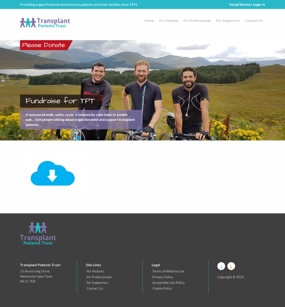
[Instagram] (231, 266)
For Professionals (197, 20)
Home (149, 20)
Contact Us (254, 20)
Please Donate (43, 45)
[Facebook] (221, 266)
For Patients (168, 20)
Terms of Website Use (168, 271)
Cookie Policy (162, 288)
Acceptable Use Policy (168, 282)
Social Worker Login (247, 4)
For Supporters (228, 20)
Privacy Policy (162, 277)
